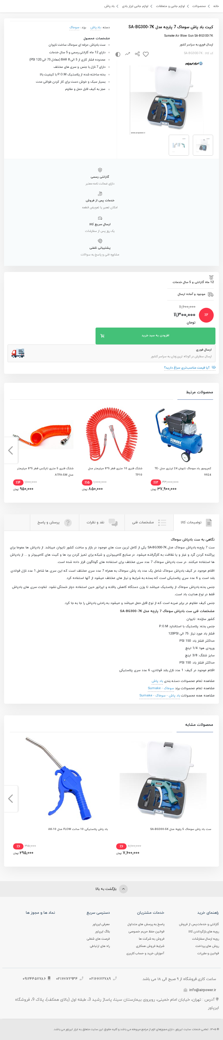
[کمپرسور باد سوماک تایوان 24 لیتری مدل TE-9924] (180, 434)
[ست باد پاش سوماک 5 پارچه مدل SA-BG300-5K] (163, 779)
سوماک (74, 27)
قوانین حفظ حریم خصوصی (146, 931)
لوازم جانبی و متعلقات (170, 6)
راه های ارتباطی (100, 946)
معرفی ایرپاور (101, 924)
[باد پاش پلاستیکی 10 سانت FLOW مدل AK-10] (59, 779)
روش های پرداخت (207, 946)
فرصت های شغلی (98, 939)
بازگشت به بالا (107, 889)
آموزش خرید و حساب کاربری (145, 953)
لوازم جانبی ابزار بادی (135, 6)
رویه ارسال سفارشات (205, 939)
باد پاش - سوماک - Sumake (159, 695)
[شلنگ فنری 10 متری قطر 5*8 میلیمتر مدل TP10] (112, 434)
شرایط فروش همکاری (150, 946)
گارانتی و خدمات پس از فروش (199, 924)
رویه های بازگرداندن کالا (203, 931)
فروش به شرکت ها (151, 939)
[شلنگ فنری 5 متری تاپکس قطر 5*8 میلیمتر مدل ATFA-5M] (43, 434)
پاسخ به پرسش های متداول (146, 924)
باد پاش (109, 6)
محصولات (199, 6)
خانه (216, 6)
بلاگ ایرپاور (102, 931)
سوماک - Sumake (161, 688)
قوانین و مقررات (208, 953)
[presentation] (212, 450)
